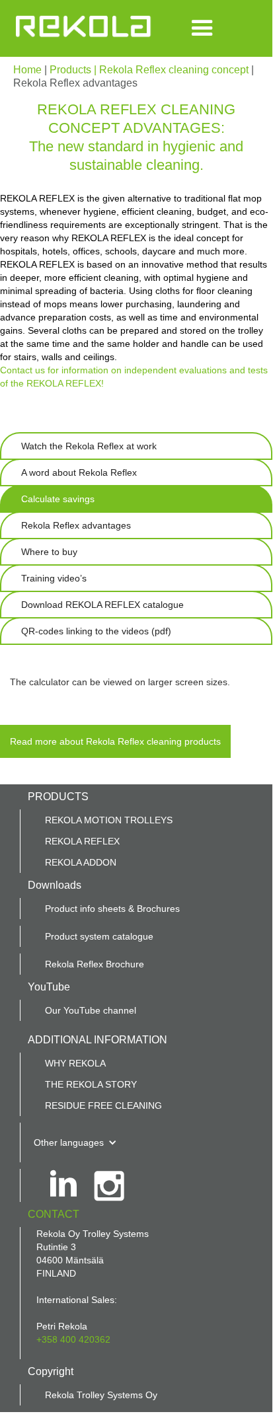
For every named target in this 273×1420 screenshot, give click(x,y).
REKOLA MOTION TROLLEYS (109, 820)
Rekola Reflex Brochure (94, 964)
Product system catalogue (99, 936)
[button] (202, 28)
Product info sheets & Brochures (112, 908)
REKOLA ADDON (80, 862)
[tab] (136, 446)
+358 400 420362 (73, 1339)
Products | (74, 69)
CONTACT (53, 1214)
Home (28, 69)
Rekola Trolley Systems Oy (101, 1395)
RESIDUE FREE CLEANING (103, 1105)
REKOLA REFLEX (82, 841)
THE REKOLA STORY (91, 1084)
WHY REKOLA (75, 1063)
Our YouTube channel (90, 1010)
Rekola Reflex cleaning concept (174, 69)
